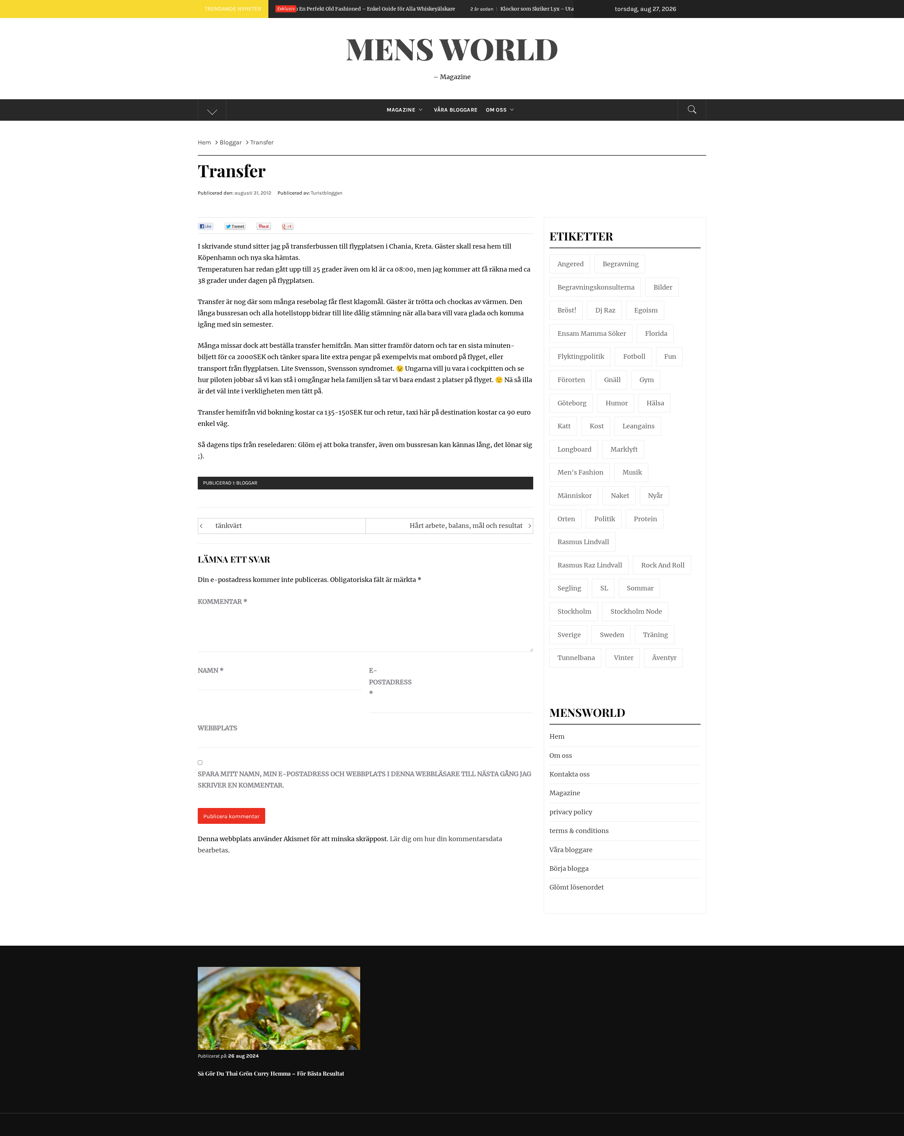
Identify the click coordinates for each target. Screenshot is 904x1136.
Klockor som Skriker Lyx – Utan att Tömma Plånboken (504, 9)
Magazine (401, 110)
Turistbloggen (327, 193)
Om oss (496, 110)
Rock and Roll (663, 565)
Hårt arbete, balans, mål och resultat (466, 526)
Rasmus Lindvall (583, 542)
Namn (211, 670)
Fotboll (634, 356)
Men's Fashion (580, 472)
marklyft (624, 449)
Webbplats (215, 728)
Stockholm (574, 611)
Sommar (640, 588)
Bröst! (567, 310)
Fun (670, 356)
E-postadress (386, 681)
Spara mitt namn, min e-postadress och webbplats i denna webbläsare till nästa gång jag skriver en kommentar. (364, 779)
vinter (624, 658)
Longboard (574, 449)
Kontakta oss (569, 774)
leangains (639, 426)
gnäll (612, 380)
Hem (557, 736)
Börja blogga (569, 868)
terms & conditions (579, 831)
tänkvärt (228, 526)
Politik (604, 519)
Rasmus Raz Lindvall (590, 565)
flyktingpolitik (581, 356)
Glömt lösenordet (576, 887)
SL (604, 588)
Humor (617, 403)
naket (620, 496)
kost (597, 426)
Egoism (646, 310)
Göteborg (572, 403)
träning (655, 635)
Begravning (621, 264)
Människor (575, 496)
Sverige (569, 635)
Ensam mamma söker (592, 333)
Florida (656, 333)
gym (647, 380)
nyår (655, 496)
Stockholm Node (636, 611)
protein (645, 519)
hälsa (655, 403)
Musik (632, 472)
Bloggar (246, 483)
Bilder (663, 287)
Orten (566, 519)
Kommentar (223, 601)
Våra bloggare (571, 850)
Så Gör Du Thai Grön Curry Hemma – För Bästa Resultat (271, 1073)
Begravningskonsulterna (596, 287)
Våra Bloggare (455, 110)
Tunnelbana (576, 658)
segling (569, 588)
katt (564, 426)
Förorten (571, 380)
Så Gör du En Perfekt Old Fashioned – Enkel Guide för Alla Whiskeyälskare (303, 9)
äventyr (664, 658)
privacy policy (570, 812)
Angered (571, 264)
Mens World (452, 48)
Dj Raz (605, 310)
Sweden (612, 635)
